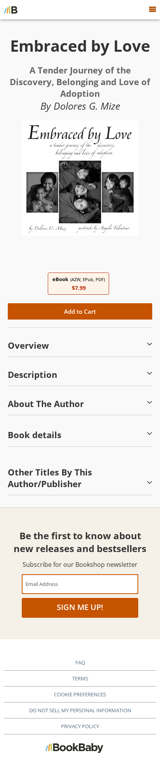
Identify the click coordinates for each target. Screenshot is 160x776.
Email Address (42, 583)
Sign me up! (80, 607)
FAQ (80, 662)
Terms (80, 678)
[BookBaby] (10, 9)
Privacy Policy (80, 726)
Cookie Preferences (80, 694)
